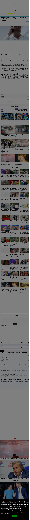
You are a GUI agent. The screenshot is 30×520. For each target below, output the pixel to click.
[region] (14, 509)
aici (18, 506)
